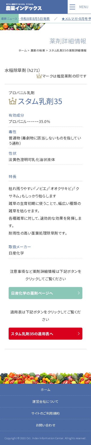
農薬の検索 (38, 50)
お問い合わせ (45, 425)
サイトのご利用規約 (45, 413)
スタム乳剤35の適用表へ (32, 333)
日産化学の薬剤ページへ (32, 293)
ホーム (22, 50)
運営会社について (45, 401)
